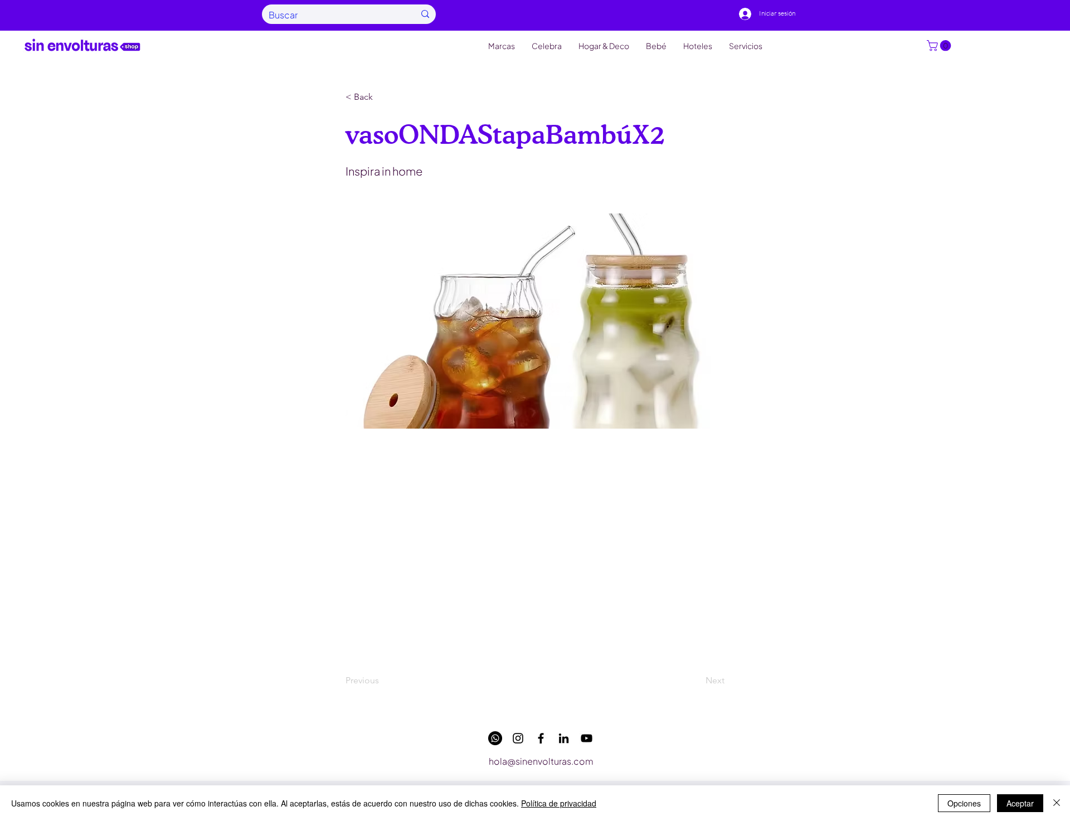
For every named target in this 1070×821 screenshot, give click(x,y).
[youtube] (587, 738)
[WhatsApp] (495, 738)
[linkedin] (564, 738)
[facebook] (541, 738)
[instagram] (518, 738)
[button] (940, 45)
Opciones (964, 803)
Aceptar (1020, 803)
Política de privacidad (558, 803)
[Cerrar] (1056, 803)
